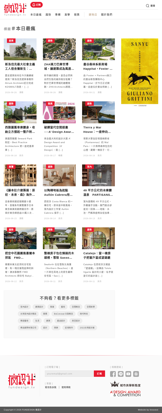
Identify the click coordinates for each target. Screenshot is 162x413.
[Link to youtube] (128, 374)
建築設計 (39, 307)
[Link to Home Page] (15, 9)
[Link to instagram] (136, 374)
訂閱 (38, 4)
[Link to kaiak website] (125, 384)
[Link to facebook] (113, 374)
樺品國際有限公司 (28, 328)
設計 (45, 328)
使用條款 (66, 387)
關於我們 (106, 14)
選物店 (93, 14)
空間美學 (91, 307)
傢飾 (56, 328)
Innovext (154, 410)
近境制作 (69, 328)
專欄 (58, 14)
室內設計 (24, 307)
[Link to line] (121, 374)
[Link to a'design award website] (125, 393)
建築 (48, 321)
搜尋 (152, 5)
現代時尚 (84, 314)
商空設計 (76, 321)
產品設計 (61, 321)
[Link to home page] (22, 381)
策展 (52, 307)
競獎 (77, 14)
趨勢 (48, 14)
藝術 (63, 307)
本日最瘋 (36, 14)
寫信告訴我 (50, 387)
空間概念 (76, 307)
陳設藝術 (24, 321)
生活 (37, 321)
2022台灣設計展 (87, 328)
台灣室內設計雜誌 (28, 314)
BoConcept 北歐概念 (63, 314)
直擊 (67, 14)
